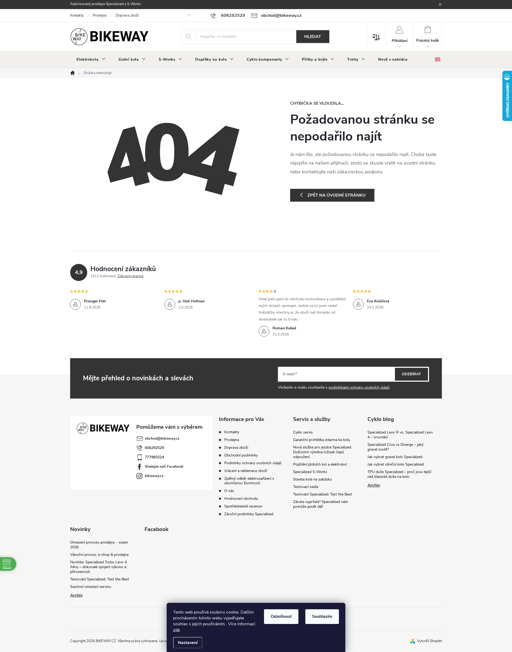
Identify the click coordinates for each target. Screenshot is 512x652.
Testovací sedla (305, 486)
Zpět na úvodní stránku (336, 195)
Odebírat (411, 374)
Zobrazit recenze (130, 276)
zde (176, 630)
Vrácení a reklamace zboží (245, 470)
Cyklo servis (303, 432)
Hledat (312, 37)
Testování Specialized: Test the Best (322, 494)
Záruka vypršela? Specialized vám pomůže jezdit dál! (320, 504)
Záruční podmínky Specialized (248, 514)
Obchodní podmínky (241, 455)
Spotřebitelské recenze (243, 506)
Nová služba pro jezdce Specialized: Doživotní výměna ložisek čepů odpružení (322, 452)
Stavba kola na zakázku (312, 479)
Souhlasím (322, 616)
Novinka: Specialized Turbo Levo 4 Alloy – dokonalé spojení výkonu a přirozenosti (98, 567)
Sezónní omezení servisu (90, 586)
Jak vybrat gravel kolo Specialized (394, 456)
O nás (229, 490)
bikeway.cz (154, 475)
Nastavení (188, 643)
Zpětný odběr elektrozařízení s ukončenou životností (249, 481)
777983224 (154, 457)
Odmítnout (281, 616)
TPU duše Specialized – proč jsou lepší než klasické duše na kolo (399, 474)
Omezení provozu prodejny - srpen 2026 (99, 545)
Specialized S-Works (310, 471)
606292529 (154, 447)
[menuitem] (91, 59)
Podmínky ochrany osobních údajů (253, 463)
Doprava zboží (127, 15)
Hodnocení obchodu (241, 498)
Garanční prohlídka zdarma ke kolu (321, 439)
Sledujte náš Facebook (164, 466)
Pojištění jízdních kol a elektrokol (320, 464)
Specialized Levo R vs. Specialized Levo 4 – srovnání (400, 435)
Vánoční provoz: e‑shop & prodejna (99, 554)
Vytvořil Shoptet (429, 641)
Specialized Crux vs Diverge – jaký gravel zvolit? (395, 447)
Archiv (373, 485)
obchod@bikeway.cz (162, 438)
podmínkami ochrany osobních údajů (359, 387)
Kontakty (77, 15)
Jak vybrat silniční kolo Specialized (395, 464)
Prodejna (100, 15)
